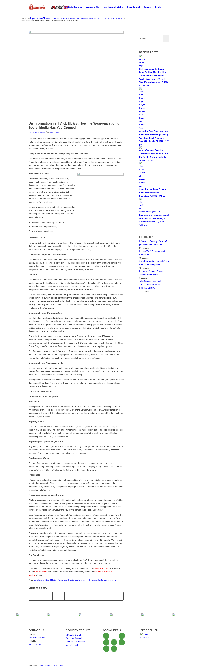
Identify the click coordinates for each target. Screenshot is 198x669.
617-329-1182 (36, 644)
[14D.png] (76, 75)
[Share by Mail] (118, 596)
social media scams (89, 580)
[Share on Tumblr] (82, 596)
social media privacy (37, 132)
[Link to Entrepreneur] (106, 648)
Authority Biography (75, 638)
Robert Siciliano (55, 132)
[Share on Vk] (94, 596)
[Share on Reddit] (106, 596)
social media (39, 580)
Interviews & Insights (75, 641)
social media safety (72, 580)
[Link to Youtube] (122, 636)
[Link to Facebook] (106, 636)
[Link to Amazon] (122, 642)
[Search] (166, 7)
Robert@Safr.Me (37, 637)
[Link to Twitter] (114, 636)
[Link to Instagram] (114, 648)
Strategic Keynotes (74, 634)
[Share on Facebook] (35, 596)
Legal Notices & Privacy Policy (51, 665)
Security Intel (72, 644)
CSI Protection (40, 571)
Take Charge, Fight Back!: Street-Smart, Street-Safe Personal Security (151, 284)
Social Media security (107, 580)
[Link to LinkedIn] (106, 642)
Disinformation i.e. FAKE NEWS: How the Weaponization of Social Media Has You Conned (75, 125)
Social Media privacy (54, 580)
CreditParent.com (101, 568)
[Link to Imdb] (114, 642)
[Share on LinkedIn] (70, 596)
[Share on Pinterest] (58, 596)
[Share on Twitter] (47, 596)
